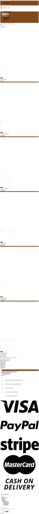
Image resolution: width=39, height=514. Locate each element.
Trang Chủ (3, 11)
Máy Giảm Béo (3, 14)
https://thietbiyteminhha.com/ (6, 360)
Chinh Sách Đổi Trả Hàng (6, 502)
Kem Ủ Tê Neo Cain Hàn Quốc (3, 298)
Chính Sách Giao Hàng (5, 18)
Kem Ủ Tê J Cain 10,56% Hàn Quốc (4, 188)
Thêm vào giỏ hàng (2, 81)
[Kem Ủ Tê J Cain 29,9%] (9, 241)
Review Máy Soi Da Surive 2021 (5, 374)
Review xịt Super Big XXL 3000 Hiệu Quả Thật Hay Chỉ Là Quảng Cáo (10, 371)
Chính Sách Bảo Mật (5, 504)
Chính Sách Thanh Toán (6, 17)
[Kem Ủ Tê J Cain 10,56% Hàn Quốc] (9, 186)
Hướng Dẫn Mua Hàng (6, 19)
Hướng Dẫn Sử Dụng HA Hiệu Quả (6, 373)
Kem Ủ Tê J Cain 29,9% (3, 243)
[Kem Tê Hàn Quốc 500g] (5, 77)
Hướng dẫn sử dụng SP (4, 16)
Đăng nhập (7, 511)
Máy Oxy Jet (3, 499)
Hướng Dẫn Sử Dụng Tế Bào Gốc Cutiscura (7, 372)
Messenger (1, 509)
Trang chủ (1, 23)
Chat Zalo (1, 507)
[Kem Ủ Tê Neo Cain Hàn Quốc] (5, 296)
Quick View (1, 132)
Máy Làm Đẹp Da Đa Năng (5, 12)
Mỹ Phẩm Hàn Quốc (4, 15)
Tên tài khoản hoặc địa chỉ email (4, 508)
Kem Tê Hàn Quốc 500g (3, 79)
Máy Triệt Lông (3, 13)
